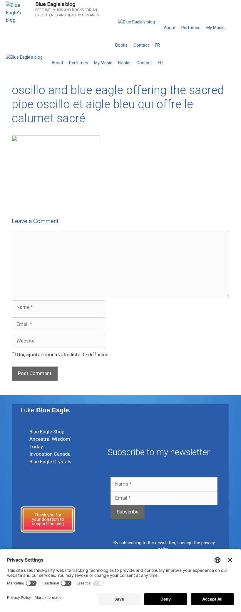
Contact (141, 45)
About (169, 27)
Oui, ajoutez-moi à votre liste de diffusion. (63, 354)
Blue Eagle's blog (55, 4)
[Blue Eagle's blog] (136, 22)
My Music (215, 27)
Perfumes (190, 27)
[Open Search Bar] (235, 45)
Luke (46, 410)
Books (121, 45)
